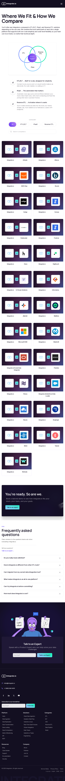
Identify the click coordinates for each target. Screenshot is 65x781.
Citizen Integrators (29, 727)
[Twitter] (14, 695)
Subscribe (30, 705)
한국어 (61, 771)
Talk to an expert (12, 507)
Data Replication (6, 721)
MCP (3, 738)
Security (4, 759)
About (25, 747)
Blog (3, 747)
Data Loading (6, 727)
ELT (46, 719)
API (3, 736)
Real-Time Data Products (30, 724)
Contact (26, 756)
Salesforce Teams (29, 733)
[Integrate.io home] (9, 4)
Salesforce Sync (28, 721)
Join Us (26, 753)
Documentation (6, 756)
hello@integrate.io (9, 683)
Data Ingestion (6, 719)
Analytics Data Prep (29, 719)
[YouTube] (19, 695)
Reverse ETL (49, 124)
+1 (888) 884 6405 (9, 688)
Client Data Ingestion (29, 716)
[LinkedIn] (8, 695)
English (53, 771)
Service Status (45, 769)
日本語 (57, 771)
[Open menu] (61, 4)
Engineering (27, 736)
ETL (46, 716)
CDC (46, 721)
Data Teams (27, 730)
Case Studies (6, 750)
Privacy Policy (54, 769)
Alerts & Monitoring (7, 733)
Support (4, 753)
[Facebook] (3, 695)
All (12, 124)
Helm (3, 716)
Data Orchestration (7, 730)
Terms (61, 769)
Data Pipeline (48, 727)
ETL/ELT (23, 124)
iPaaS (35, 124)
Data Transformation (7, 724)
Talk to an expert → (8, 551)
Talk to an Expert (44, 655)
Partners (26, 750)
